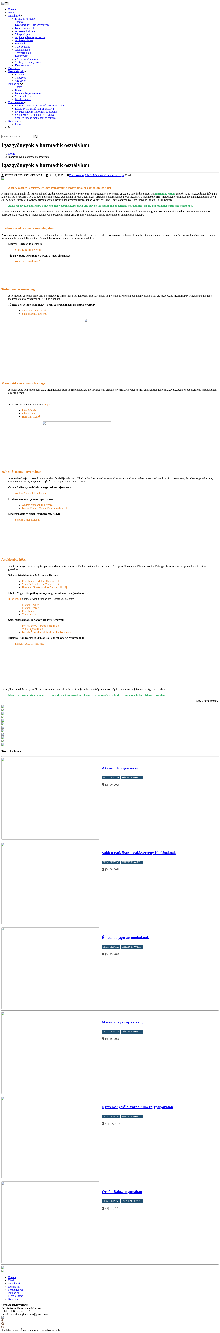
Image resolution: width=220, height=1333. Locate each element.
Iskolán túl (14, 83)
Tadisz (18, 86)
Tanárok (19, 21)
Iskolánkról (14, 15)
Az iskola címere (24, 40)
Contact (19, 124)
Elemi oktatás (16, 102)
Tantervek (20, 77)
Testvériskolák (23, 52)
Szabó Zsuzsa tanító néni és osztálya (34, 114)
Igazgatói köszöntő (25, 18)
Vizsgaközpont (23, 34)
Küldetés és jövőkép (26, 28)
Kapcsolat (14, 120)
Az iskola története (25, 31)
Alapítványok (22, 49)
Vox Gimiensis (23, 96)
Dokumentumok (24, 65)
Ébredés (19, 89)
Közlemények (16, 71)
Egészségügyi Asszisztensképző (32, 24)
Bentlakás (20, 43)
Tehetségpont (22, 46)
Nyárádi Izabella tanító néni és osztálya (36, 111)
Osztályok (20, 80)
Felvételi (19, 74)
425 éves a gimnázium (27, 59)
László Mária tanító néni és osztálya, (105, 175)
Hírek (11, 12)
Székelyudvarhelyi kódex (29, 62)
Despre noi (14, 68)
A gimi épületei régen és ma (30, 37)
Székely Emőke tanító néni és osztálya (36, 117)
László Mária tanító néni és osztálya (34, 108)
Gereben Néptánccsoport (28, 93)
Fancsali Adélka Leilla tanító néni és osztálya (39, 105)
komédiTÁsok (23, 99)
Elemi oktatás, (77, 175)
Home (11, 153)
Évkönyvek (21, 55)
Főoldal (12, 9)
